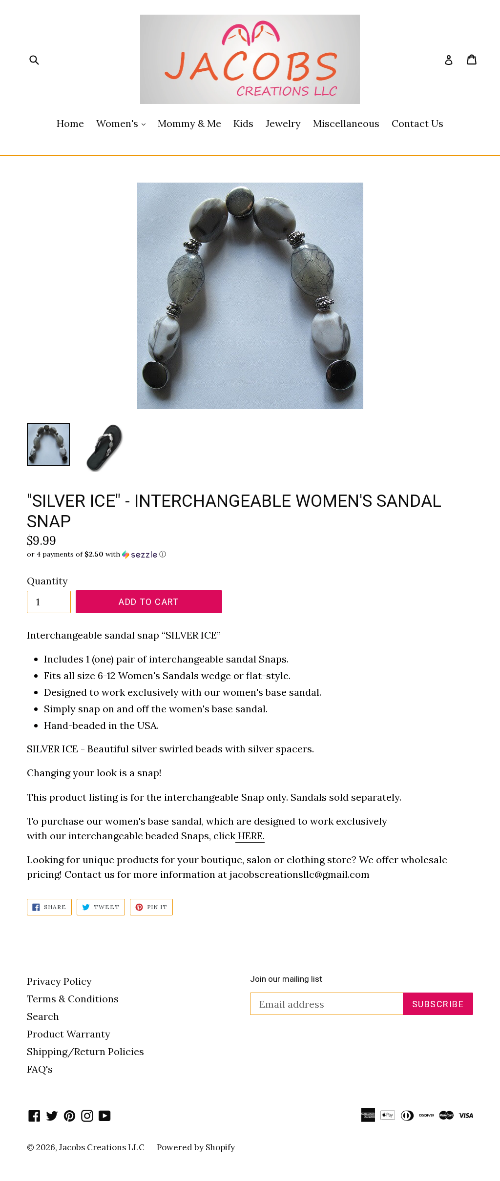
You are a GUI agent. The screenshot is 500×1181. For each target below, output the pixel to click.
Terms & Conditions (73, 999)
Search (43, 1016)
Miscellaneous (346, 123)
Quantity (47, 581)
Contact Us (417, 123)
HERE (250, 835)
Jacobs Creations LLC (102, 1147)
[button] (250, 554)
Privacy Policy (59, 981)
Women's (123, 123)
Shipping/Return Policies (85, 1051)
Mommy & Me (189, 123)
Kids (243, 123)
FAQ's (40, 1069)
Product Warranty (68, 1034)
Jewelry (283, 123)
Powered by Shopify (196, 1147)
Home (70, 123)
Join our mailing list (286, 979)
